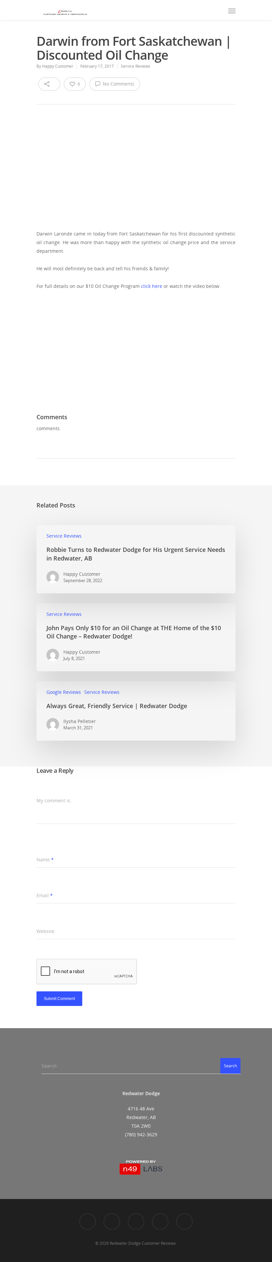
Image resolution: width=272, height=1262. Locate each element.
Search (230, 1066)
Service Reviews (135, 66)
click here (151, 286)
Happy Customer (57, 66)
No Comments (118, 84)
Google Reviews (63, 692)
